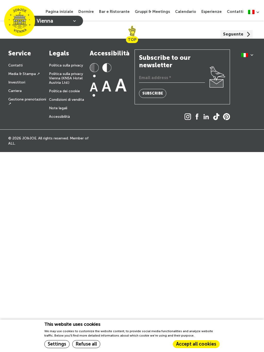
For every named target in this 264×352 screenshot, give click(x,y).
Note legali (58, 108)
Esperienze (211, 11)
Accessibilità (59, 116)
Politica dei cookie (64, 91)
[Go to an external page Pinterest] (228, 117)
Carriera (15, 91)
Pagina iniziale (59, 11)
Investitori (16, 82)
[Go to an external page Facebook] (198, 117)
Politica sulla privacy (66, 65)
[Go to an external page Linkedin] (207, 117)
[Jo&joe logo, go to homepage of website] (19, 20)
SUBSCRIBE (152, 93)
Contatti (235, 11)
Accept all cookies (196, 344)
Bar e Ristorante (114, 11)
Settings (57, 344)
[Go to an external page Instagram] (189, 117)
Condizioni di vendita (66, 99)
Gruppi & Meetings (152, 11)
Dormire (86, 11)
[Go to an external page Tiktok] (217, 117)
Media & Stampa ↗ (24, 74)
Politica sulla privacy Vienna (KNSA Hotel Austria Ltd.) (66, 78)
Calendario (185, 11)
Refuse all (86, 344)
